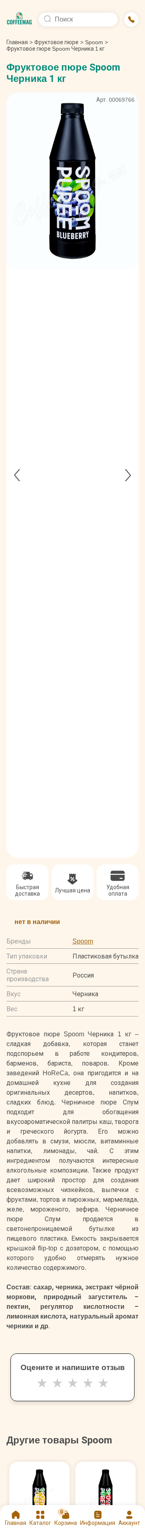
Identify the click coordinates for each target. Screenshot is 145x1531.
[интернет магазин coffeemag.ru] (19, 19)
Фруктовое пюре (56, 42)
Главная (19, 42)
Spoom (94, 42)
